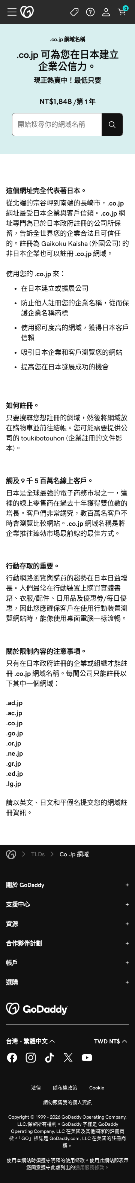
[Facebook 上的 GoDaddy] (12, 1061)
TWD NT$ (107, 1041)
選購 (12, 982)
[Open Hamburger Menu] (9, 12)
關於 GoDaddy (25, 885)
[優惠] (75, 12)
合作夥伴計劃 (24, 943)
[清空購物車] (122, 12)
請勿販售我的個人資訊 (67, 1102)
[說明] (90, 12)
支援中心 (18, 904)
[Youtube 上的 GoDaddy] (87, 1061)
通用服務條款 (89, 1167)
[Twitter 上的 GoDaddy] (68, 1061)
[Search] (112, 124)
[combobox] (57, 124)
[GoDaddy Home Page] (37, 1009)
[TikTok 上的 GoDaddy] (50, 1061)
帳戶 (12, 963)
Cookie (96, 1087)
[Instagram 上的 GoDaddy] (31, 1061)
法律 (36, 1087)
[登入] (106, 12)
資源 (12, 924)
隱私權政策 (65, 1087)
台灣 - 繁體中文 (27, 1041)
